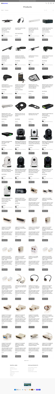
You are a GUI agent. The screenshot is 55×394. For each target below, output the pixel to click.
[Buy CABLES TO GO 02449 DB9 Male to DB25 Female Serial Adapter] (20, 307)
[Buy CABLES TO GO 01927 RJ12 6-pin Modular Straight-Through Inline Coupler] (47, 220)
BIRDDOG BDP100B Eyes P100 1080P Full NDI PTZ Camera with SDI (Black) (20, 142)
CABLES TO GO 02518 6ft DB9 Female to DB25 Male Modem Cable (47, 344)
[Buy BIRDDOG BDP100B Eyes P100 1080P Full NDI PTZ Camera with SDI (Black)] (20, 134)
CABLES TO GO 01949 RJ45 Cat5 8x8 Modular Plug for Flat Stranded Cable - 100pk (7, 287)
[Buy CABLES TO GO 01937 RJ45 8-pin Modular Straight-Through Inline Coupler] (20, 249)
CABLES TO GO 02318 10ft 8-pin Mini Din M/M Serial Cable (20, 286)
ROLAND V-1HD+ (31, 370)
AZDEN (43, 37)
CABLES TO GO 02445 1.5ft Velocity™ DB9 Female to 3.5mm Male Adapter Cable (47, 287)
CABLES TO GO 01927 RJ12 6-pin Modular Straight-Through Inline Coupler (47, 229)
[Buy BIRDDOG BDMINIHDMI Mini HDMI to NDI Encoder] (7, 134)
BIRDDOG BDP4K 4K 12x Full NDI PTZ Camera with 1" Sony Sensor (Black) (47, 171)
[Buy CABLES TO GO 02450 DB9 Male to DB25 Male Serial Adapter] (34, 307)
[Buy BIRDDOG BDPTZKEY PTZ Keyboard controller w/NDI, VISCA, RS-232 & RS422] (20, 191)
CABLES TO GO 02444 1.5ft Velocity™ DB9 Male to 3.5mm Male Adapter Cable (34, 287)
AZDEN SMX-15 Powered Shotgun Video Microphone (47, 57)
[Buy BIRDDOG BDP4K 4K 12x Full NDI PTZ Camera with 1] (47, 162)
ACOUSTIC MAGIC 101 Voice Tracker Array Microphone (6, 29)
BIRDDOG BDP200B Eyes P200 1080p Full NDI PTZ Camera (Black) (47, 142)
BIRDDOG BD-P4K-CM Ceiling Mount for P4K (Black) (20, 114)
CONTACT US (12, 367)
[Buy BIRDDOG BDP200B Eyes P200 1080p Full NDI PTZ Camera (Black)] (47, 134)
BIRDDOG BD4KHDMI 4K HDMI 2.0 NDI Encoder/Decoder (47, 114)
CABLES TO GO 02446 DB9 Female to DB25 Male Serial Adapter (6, 316)
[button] (46, 3)
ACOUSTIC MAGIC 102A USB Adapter (20, 29)
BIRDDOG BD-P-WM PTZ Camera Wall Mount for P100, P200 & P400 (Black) (47, 86)
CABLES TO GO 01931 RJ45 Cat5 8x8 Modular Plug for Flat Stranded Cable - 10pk (7, 258)
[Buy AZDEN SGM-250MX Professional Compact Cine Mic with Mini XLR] (20, 48)
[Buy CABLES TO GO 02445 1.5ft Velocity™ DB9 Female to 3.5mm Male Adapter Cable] (47, 278)
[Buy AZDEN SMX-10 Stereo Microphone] (34, 48)
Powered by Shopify (27, 387)
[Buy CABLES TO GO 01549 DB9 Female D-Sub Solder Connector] (34, 191)
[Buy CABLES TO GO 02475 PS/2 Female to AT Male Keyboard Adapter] (34, 336)
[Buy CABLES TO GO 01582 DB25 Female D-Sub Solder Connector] (7, 220)
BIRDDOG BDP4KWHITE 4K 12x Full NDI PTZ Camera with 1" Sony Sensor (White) (7, 200)
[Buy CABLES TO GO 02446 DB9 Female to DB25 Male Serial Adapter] (7, 307)
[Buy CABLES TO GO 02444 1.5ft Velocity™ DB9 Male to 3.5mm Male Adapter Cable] (34, 278)
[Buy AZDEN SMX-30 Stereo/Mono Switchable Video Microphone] (7, 77)
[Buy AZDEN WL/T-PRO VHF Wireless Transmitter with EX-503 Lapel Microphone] (20, 77)
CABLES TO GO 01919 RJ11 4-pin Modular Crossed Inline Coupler (34, 228)
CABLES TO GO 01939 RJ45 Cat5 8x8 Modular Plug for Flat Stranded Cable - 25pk (47, 258)
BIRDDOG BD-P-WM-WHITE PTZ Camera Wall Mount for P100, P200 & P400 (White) (7, 115)
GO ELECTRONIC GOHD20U (32, 367)
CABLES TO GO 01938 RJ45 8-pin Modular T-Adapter (33, 257)
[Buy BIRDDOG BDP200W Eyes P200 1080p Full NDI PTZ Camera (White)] (7, 162)
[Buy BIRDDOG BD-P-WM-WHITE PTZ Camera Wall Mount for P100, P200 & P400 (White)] (7, 106)
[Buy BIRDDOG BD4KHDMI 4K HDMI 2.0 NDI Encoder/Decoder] (47, 106)
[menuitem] (46, 3)
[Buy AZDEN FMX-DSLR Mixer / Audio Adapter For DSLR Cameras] (47, 21)
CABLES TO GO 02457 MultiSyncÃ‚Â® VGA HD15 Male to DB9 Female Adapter (6, 345)
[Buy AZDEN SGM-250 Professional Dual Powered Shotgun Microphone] (7, 48)
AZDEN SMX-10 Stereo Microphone (33, 56)
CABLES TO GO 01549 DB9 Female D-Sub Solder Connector (33, 199)
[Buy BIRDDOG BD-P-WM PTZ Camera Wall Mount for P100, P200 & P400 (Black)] (47, 77)
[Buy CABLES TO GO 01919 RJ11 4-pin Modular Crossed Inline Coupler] (34, 220)
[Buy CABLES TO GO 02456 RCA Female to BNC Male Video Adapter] (47, 307)
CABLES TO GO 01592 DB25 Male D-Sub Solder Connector (20, 228)
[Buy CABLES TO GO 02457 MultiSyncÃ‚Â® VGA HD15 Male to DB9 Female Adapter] (7, 336)
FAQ (10, 370)
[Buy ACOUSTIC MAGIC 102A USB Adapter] (20, 21)
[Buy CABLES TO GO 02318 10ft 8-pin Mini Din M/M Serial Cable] (20, 278)
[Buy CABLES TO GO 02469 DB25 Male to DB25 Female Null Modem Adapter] (20, 336)
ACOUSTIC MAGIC (5, 37)
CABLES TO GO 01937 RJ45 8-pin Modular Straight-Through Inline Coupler (20, 258)
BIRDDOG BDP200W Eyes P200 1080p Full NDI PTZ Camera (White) (7, 170)
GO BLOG (11, 375)
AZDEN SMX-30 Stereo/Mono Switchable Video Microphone (7, 85)
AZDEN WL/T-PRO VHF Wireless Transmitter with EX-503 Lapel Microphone (20, 86)
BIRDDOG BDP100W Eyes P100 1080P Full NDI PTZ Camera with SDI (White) (34, 142)
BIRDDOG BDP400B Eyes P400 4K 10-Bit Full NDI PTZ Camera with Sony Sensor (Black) (20, 171)
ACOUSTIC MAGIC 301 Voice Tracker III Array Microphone (33, 29)
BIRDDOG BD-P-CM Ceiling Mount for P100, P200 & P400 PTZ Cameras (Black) (34, 86)
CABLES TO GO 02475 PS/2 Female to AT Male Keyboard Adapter (34, 344)
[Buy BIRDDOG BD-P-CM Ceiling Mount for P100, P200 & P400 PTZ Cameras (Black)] (34, 77)
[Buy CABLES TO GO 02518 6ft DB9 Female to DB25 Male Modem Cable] (47, 336)
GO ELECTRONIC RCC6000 (32, 371)
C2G (29, 208)
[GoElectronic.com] (4, 3)
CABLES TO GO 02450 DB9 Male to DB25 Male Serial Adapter (34, 316)
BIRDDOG (30, 95)
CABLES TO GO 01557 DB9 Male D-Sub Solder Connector (47, 199)
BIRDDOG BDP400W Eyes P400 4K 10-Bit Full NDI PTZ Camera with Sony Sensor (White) (34, 171)
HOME (2, 10)
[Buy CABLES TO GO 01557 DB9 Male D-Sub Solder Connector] (47, 191)
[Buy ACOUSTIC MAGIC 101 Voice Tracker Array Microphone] (7, 21)
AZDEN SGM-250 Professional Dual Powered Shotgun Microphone (6, 57)
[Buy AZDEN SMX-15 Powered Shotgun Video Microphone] (47, 48)
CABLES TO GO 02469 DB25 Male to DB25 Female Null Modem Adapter (20, 345)
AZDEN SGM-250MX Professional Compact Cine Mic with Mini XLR (20, 57)
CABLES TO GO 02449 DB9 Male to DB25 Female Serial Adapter (20, 316)
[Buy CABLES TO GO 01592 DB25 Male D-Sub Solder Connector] (20, 220)
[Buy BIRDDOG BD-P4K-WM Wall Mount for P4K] (34, 106)
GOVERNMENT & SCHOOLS (14, 371)
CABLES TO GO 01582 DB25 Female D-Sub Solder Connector (6, 228)
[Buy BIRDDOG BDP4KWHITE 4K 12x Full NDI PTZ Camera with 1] (7, 191)
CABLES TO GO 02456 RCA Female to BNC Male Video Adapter (47, 316)
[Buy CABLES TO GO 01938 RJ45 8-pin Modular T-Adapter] (34, 249)
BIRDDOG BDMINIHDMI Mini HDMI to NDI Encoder (7, 142)
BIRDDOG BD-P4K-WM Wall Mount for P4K (34, 114)
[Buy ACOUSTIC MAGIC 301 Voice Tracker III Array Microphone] (34, 21)
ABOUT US (12, 374)
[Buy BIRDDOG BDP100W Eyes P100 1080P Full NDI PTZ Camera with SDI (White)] (34, 134)
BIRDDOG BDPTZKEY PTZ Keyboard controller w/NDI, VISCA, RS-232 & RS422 (20, 200)
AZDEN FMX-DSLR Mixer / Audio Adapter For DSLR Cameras (47, 29)
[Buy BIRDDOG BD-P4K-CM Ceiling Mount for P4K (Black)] (20, 106)
